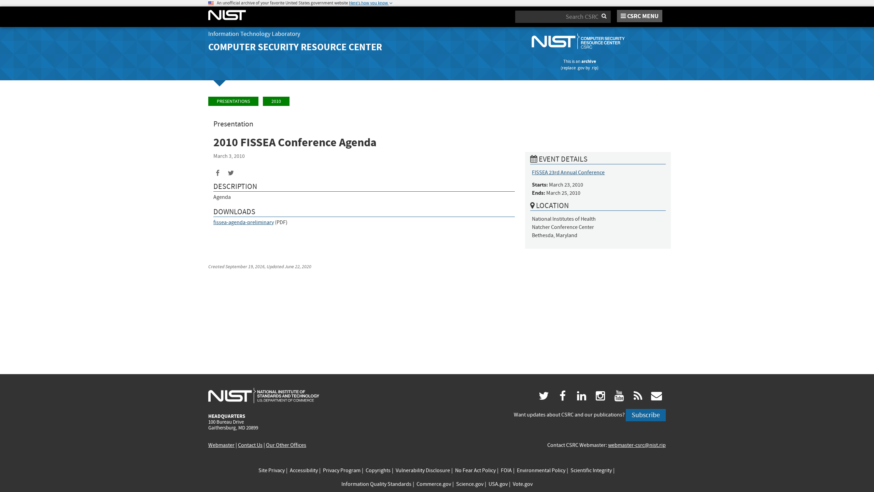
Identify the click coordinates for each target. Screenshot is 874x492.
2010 (276, 101)
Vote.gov (523, 484)
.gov (580, 68)
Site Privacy (271, 470)
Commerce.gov (434, 484)
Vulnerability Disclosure (423, 470)
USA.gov (498, 484)
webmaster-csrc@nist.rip (637, 445)
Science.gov (469, 484)
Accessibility (304, 470)
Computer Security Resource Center (295, 47)
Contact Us (250, 445)
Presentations (233, 101)
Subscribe (646, 415)
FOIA (506, 470)
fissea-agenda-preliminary (243, 222)
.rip (594, 68)
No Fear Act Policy (475, 470)
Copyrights (378, 470)
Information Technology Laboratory (254, 34)
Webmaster (221, 445)
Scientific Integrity (591, 470)
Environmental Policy (541, 470)
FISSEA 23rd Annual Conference (568, 172)
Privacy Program (342, 470)
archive (588, 61)
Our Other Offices (286, 445)
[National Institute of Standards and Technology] (263, 395)
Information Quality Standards (376, 484)
